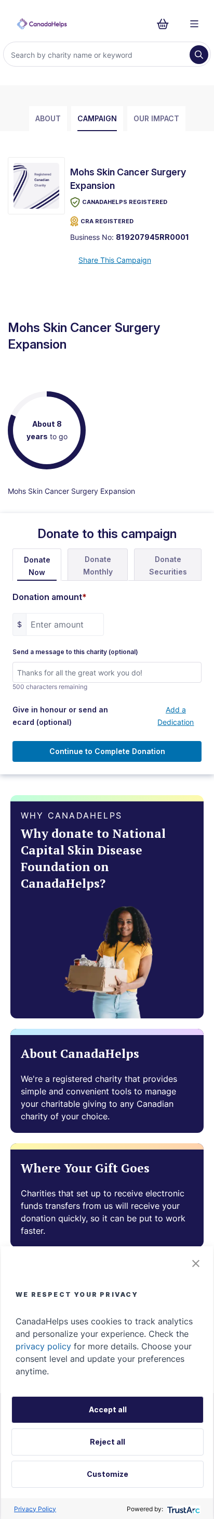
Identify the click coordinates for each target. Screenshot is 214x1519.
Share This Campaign (114, 260)
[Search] (199, 54)
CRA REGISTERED (107, 221)
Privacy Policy (35, 1509)
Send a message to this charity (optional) (75, 652)
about (48, 118)
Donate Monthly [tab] (98, 565)
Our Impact (156, 118)
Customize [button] (107, 1474)
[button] (195, 1263)
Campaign (97, 118)
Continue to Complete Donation (107, 751)
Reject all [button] (107, 1441)
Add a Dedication (175, 715)
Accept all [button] (108, 1409)
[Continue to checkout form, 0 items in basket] (166, 24)
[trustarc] (182, 1508)
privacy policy (43, 1346)
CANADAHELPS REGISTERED (124, 202)
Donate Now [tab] (37, 566)
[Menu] (194, 24)
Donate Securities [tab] (168, 565)
